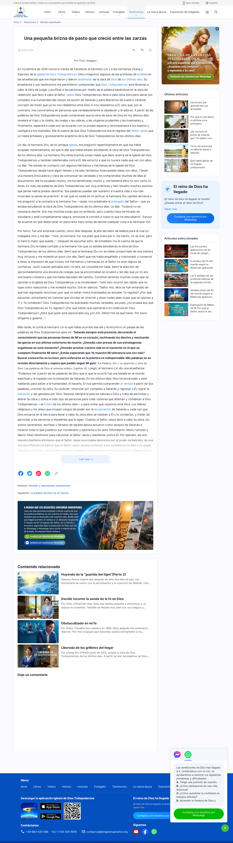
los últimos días (132, 79)
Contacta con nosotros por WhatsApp (190, 218)
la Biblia (142, 74)
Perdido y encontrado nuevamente (49, 485)
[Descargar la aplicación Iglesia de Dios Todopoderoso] (29, 810)
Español (213, 2)
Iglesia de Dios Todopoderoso (57, 74)
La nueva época (156, 11)
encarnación (102, 409)
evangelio (117, 201)
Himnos (89, 11)
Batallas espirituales (50, 22)
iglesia (73, 144)
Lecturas (104, 11)
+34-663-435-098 (37, 831)
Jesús (70, 94)
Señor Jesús (139, 130)
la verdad (126, 383)
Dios (114, 79)
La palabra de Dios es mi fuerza (49, 493)
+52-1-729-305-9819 (64, 831)
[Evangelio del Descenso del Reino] (23, 12)
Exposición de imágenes (184, 11)
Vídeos (76, 11)
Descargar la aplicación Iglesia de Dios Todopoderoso (57, 798)
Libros (61, 11)
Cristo (48, 404)
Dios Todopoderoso (114, 84)
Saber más (170, 209)
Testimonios (136, 11)
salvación (24, 394)
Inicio (47, 11)
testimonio (85, 79)
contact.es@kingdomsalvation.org (107, 831)
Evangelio (119, 11)
